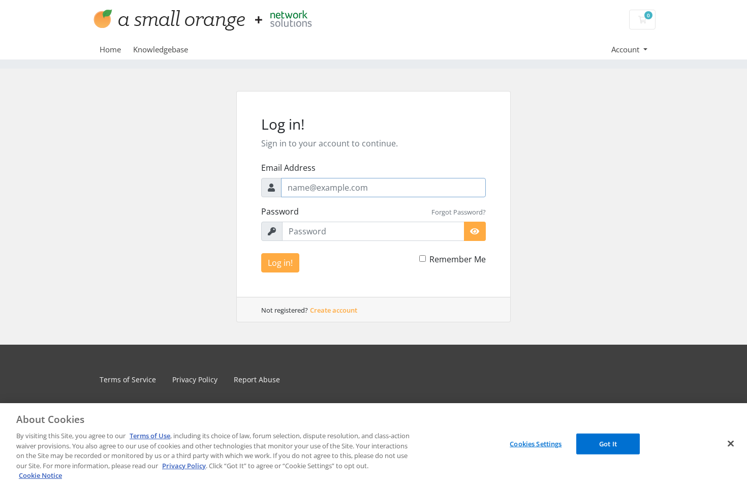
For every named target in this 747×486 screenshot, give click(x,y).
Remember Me (457, 259)
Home (110, 49)
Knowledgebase (160, 49)
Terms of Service (128, 379)
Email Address (288, 167)
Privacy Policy (194, 379)
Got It (608, 443)
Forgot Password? (458, 212)
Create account (333, 310)
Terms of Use (150, 435)
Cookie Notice (40, 475)
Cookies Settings (536, 443)
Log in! (280, 262)
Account (626, 49)
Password (280, 211)
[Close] (731, 443)
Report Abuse (257, 379)
